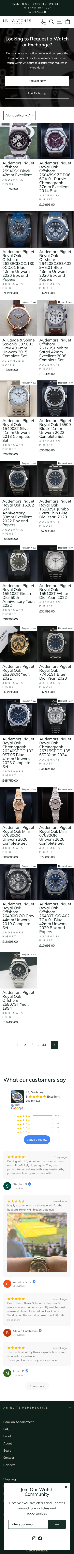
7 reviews (18, 1334)
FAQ (6, 1429)
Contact (8, 1457)
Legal (7, 1436)
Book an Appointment (18, 1422)
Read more (13, 1319)
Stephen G (20, 1184)
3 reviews (18, 1285)
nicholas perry (22, 1282)
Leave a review (37, 1139)
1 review (18, 1188)
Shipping (9, 1479)
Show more (37, 1386)
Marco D (18, 1371)
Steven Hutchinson (25, 1331)
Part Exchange (37, 93)
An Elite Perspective (25, 1407)
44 (44, 1045)
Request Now (37, 81)
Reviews (9, 1465)
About (7, 1443)
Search (8, 1450)
